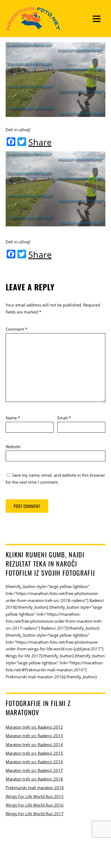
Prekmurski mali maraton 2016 (35, 787)
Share (40, 142)
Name (13, 417)
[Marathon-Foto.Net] (33, 28)
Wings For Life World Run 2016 (35, 805)
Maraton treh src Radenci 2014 (34, 744)
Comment (16, 329)
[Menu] (96, 18)
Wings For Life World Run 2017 (35, 813)
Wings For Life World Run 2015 (35, 796)
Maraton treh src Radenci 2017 (34, 770)
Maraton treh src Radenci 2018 (34, 779)
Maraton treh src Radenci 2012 (34, 727)
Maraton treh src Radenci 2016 (34, 761)
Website (13, 446)
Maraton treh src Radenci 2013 (34, 735)
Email (64, 417)
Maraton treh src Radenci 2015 (34, 753)
